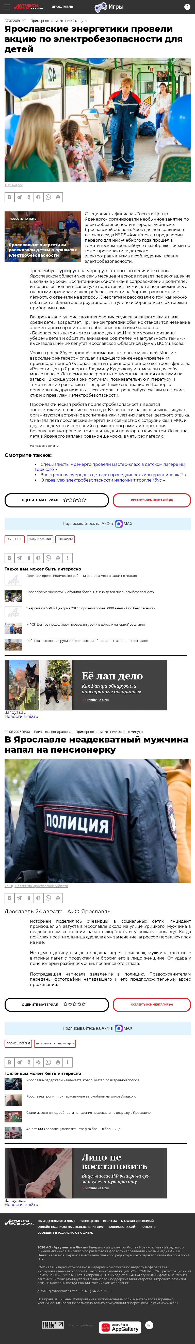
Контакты (148, 1227)
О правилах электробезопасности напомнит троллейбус (101, 480)
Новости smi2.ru (21, 716)
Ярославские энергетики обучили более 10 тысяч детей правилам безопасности (90, 592)
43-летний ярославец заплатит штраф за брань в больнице (73, 1129)
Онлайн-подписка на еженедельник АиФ (71, 1227)
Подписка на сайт (122, 1227)
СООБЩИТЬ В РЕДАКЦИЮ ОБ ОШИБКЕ (65, 1232)
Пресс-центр (89, 1221)
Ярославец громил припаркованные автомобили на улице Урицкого (81, 1096)
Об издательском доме (56, 1221)
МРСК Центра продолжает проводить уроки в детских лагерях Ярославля (85, 624)
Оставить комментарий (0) (152, 500)
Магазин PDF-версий (137, 1221)
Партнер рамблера (81, 1325)
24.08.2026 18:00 (17, 732)
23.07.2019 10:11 (15, 21)
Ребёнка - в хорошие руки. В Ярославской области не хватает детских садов (87, 641)
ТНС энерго (14, 185)
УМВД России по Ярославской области (36, 886)
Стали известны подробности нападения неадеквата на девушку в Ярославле (88, 1113)
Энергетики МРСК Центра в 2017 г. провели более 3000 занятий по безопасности (90, 608)
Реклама (110, 1221)
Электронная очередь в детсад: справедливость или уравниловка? (112, 474)
